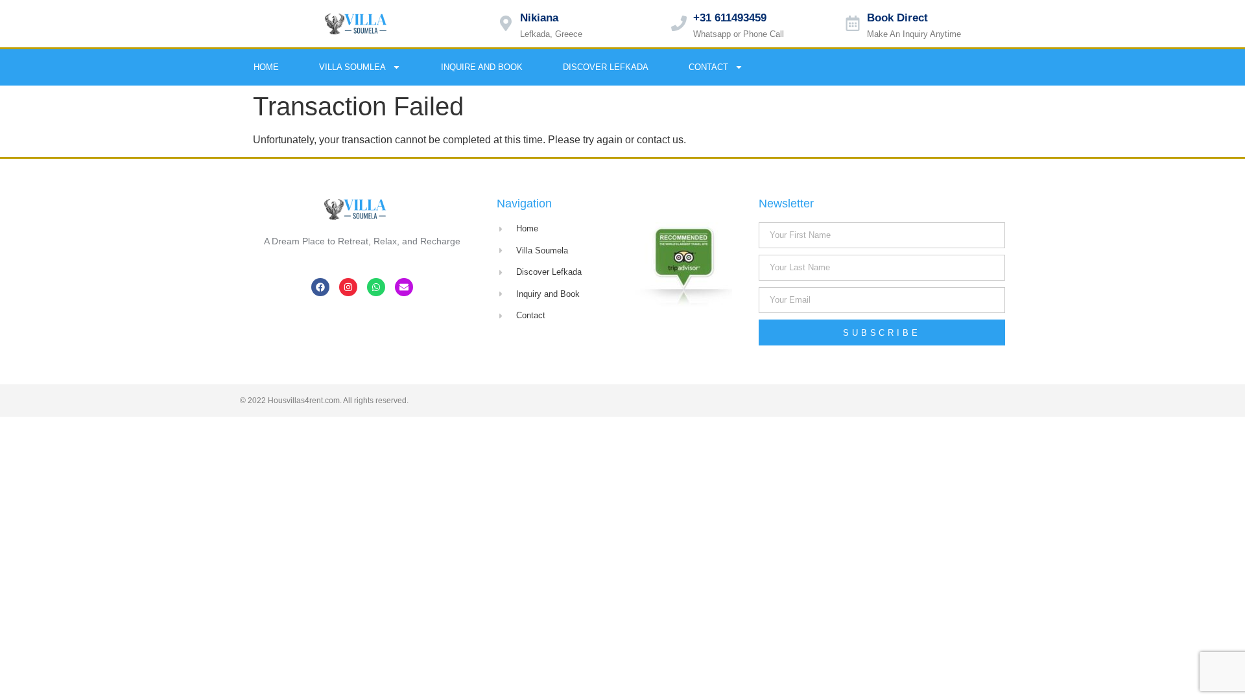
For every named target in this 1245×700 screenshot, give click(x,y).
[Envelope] (1002, 67)
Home (266, 67)
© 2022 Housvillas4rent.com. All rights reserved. (324, 400)
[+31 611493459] (679, 23)
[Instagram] (948, 67)
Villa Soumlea (352, 67)
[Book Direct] (852, 23)
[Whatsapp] (975, 67)
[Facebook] (922, 67)
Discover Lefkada (605, 67)
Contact (708, 67)
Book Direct (897, 18)
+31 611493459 (729, 18)
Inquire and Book (482, 67)
